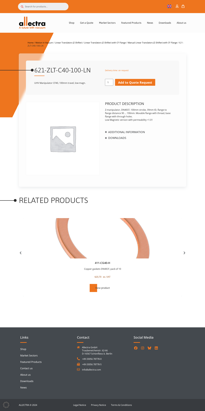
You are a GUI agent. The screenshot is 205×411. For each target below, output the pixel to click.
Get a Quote (86, 22)
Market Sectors (107, 22)
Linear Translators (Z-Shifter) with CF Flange (105, 42)
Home (30, 42)
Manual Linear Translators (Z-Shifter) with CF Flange (152, 42)
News (150, 22)
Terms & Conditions (121, 405)
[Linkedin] (156, 348)
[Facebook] (136, 348)
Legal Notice (79, 405)
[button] (20, 253)
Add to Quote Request (135, 82)
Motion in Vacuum (44, 42)
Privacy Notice (98, 405)
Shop (71, 22)
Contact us (26, 368)
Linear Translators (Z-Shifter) (68, 42)
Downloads (165, 22)
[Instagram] (142, 348)
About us (181, 22)
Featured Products (131, 22)
